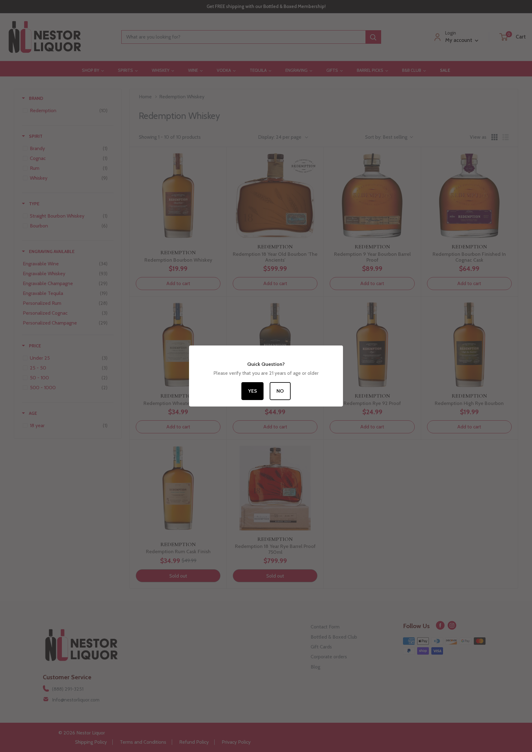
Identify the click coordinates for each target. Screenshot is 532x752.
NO (330, 426)
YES (330, 403)
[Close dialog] (387, 315)
